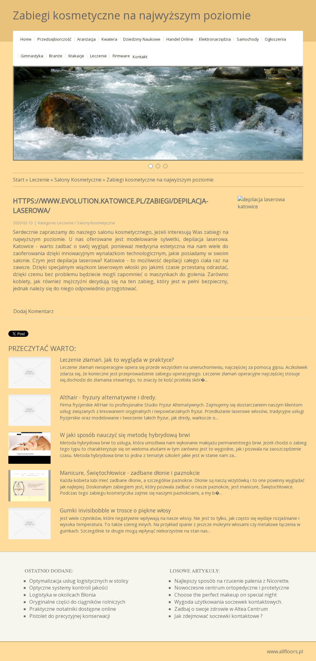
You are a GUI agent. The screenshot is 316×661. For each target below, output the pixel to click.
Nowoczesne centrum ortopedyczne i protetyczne (231, 587)
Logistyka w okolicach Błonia (62, 594)
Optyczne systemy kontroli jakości (68, 587)
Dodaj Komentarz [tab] (33, 311)
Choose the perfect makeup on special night (225, 594)
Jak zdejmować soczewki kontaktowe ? (218, 616)
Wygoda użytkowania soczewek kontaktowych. (228, 601)
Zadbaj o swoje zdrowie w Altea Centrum (221, 609)
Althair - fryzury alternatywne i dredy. (108, 397)
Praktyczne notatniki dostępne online (72, 609)
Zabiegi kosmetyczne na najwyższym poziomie (160, 179)
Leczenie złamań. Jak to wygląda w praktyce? (117, 359)
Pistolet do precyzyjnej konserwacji (69, 616)
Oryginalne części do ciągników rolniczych (77, 601)
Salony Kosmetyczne (78, 179)
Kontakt (140, 56)
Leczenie (39, 179)
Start (18, 179)
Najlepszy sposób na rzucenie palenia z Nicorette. (231, 580)
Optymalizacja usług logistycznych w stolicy (78, 580)
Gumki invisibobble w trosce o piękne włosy (115, 510)
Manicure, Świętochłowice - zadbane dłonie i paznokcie (130, 472)
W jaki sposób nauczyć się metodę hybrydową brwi (125, 435)
